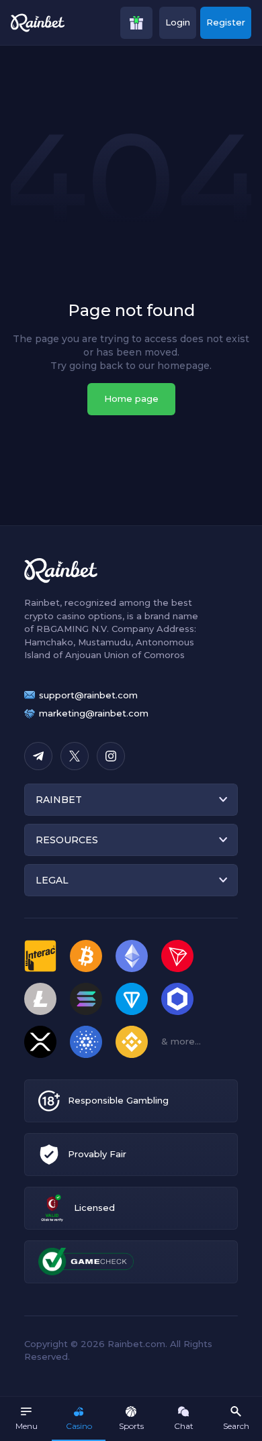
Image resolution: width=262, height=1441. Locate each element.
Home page (131, 398)
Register (225, 22)
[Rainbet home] (37, 23)
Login (177, 22)
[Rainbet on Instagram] (111, 756)
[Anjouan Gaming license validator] (52, 1208)
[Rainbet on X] (74, 756)
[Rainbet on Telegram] (38, 756)
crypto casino (54, 615)
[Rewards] (136, 23)
